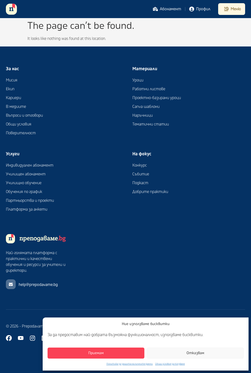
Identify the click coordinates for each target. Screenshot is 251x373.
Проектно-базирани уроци (156, 97)
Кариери (13, 97)
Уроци (137, 80)
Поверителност (21, 133)
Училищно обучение (23, 183)
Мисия (11, 80)
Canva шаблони (146, 106)
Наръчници (142, 115)
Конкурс (139, 165)
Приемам (96, 353)
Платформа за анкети (26, 209)
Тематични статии (150, 124)
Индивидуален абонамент (29, 165)
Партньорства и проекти (30, 200)
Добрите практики (150, 191)
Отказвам (195, 353)
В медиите (16, 106)
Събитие (140, 174)
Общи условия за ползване (170, 363)
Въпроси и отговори (24, 115)
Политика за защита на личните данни (129, 363)
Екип (10, 89)
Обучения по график (24, 191)
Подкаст (140, 183)
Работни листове (148, 89)
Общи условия (18, 124)
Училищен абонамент (26, 174)
